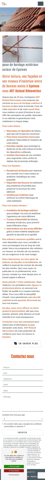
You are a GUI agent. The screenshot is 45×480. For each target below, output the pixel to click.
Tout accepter (14, 466)
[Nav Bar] (40, 4)
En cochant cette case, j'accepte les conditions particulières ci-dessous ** (23, 425)
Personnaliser (14, 475)
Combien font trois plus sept (13, 415)
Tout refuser (14, 471)
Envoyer (22, 432)
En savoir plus (28, 344)
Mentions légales (36, 476)
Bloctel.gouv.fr (35, 463)
